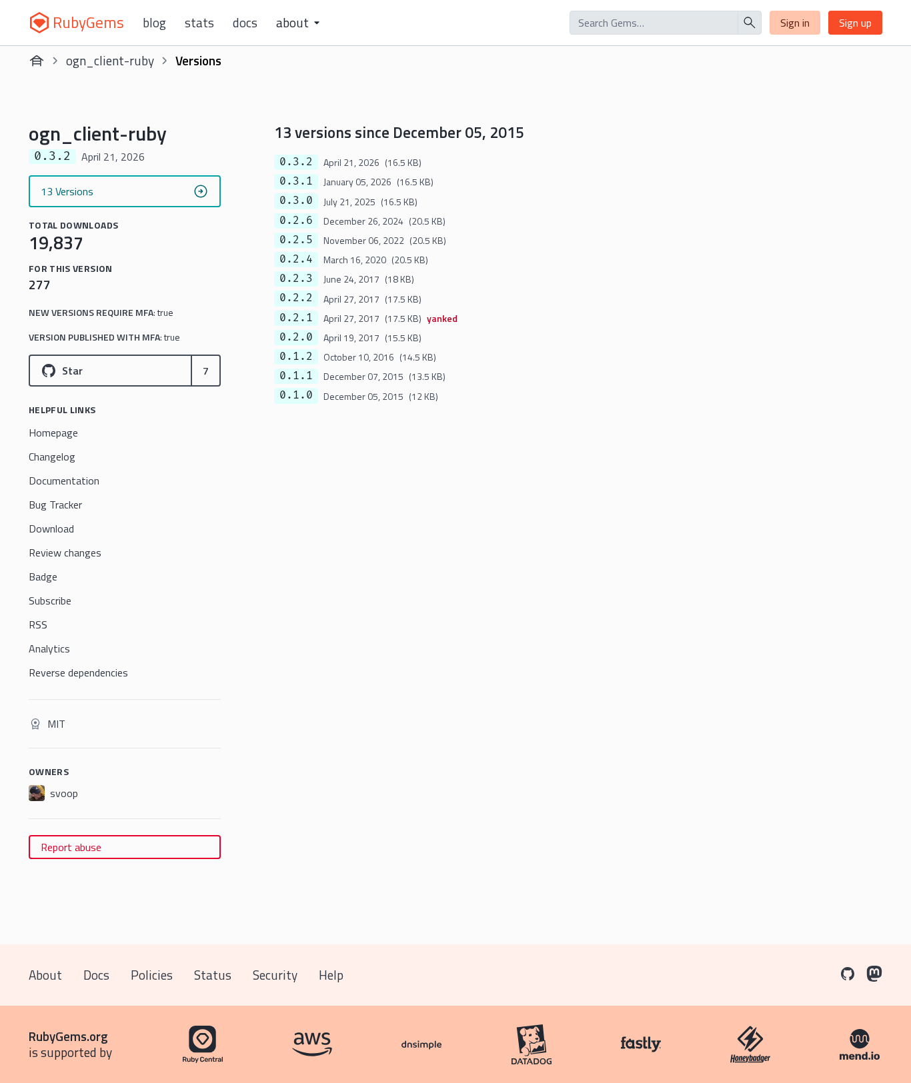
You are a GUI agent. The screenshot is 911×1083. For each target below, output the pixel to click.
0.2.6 (296, 220)
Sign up (855, 23)
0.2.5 (296, 240)
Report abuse (71, 847)
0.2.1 (296, 318)
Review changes (65, 552)
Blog (154, 22)
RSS (38, 624)
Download (51, 529)
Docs (245, 22)
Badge (43, 576)
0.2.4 (296, 259)
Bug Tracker (55, 505)
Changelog (52, 457)
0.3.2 (296, 162)
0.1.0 (296, 395)
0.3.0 (296, 200)
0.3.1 (296, 181)
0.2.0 (296, 337)
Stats (199, 22)
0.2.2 (296, 298)
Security (275, 974)
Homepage (53, 433)
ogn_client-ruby (110, 60)
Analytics (49, 648)
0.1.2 (296, 356)
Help (331, 974)
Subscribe (50, 600)
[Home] (36, 60)
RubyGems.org (68, 1036)
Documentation (64, 481)
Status (212, 974)
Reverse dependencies (78, 672)
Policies (152, 974)
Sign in (795, 23)
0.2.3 (296, 278)
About (45, 974)
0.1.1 (296, 376)
